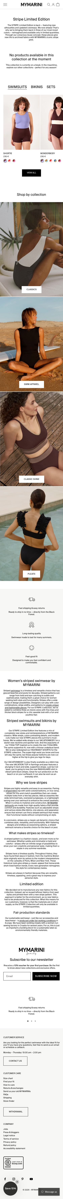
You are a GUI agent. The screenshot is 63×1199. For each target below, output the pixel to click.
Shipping (7, 1098)
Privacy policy (9, 1142)
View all (31, 173)
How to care (9, 1085)
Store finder (8, 1101)
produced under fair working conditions (37, 920)
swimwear (15, 690)
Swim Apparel (31, 384)
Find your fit (8, 1081)
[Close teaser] (17, 1182)
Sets (51, 87)
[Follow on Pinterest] (22, 1179)
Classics (32, 289)
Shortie (7, 153)
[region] (31, 1005)
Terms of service (11, 1139)
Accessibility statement (14, 1148)
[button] (10, 1189)
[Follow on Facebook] (5, 1179)
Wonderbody (47, 153)
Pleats (31, 574)
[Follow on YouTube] (31, 1179)
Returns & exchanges (13, 1088)
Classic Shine (31, 479)
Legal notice (9, 1135)
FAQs (5, 1094)
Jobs (5, 1129)
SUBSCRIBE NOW (46, 976)
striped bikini (11, 791)
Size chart (8, 1078)
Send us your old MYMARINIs (17, 1091)
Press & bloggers (11, 1132)
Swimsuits (17, 87)
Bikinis (37, 87)
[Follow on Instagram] (13, 1179)
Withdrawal (16, 1111)
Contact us (15, 1061)
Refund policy (9, 1145)
